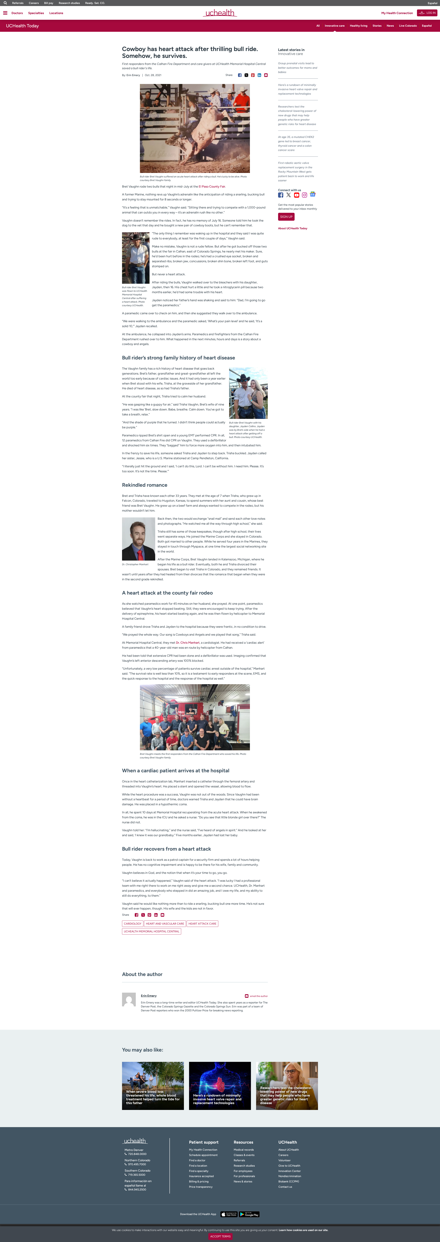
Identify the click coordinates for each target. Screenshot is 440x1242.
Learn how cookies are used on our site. (303, 1230)
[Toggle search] (5, 3)
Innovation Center (289, 1171)
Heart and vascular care (165, 923)
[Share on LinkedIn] (259, 75)
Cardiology (132, 923)
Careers (34, 3)
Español (432, 3)
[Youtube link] (296, 194)
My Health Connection (397, 13)
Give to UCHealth (289, 1165)
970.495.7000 (137, 1164)
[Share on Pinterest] (253, 75)
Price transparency (201, 1186)
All (318, 25)
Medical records (244, 1149)
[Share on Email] (266, 75)
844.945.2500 (137, 1189)
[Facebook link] (280, 194)
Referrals (17, 3)
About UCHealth (288, 1149)
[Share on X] (246, 75)
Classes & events (244, 1155)
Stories (377, 25)
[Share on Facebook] (240, 75)
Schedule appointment (203, 1155)
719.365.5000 (136, 1174)
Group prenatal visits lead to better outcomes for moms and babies (297, 68)
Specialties (36, 13)
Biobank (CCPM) (288, 1181)
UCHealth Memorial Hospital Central (151, 931)
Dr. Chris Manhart (188, 643)
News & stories (243, 1181)
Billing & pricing (198, 1181)
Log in (431, 12)
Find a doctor (197, 1160)
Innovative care (335, 25)
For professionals (244, 1176)
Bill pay (48, 3)
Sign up (286, 217)
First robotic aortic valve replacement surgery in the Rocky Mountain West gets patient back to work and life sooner (296, 171)
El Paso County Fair (212, 186)
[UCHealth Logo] (135, 1140)
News (390, 25)
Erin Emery (133, 75)
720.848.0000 (137, 1154)
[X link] (288, 194)
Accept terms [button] (220, 1236)
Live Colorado (408, 25)
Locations (56, 13)
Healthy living (358, 25)
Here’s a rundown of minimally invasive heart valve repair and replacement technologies (297, 89)
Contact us (285, 1186)
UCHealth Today (22, 26)
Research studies (69, 3)
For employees (243, 1171)
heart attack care (202, 923)
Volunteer (284, 1160)
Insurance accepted (201, 1176)
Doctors (17, 13)
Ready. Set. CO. (95, 3)
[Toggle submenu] (5, 12)
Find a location (198, 1165)
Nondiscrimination (289, 1176)
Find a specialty (198, 1171)
